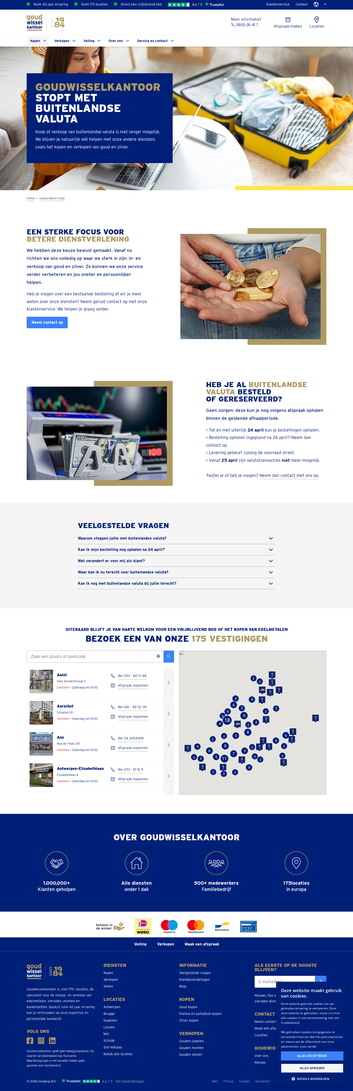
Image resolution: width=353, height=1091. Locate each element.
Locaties (261, 1035)
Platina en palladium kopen (200, 1014)
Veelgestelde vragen (195, 973)
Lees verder (308, 1046)
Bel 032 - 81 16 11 (130, 769)
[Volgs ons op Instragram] (41, 1040)
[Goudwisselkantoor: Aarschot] (169, 713)
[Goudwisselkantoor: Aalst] (169, 682)
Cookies (244, 1081)
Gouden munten (191, 1048)
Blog (182, 986)
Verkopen (61, 41)
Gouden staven (190, 1054)
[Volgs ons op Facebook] (30, 1040)
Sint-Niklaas (112, 1047)
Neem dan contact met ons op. (289, 475)
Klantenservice (278, 4)
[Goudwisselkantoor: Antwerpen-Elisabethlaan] (169, 776)
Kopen (35, 41)
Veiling (89, 41)
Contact (302, 4)
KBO (215, 1081)
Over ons (116, 41)
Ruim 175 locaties (94, 4)
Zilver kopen (189, 1020)
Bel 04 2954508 (131, 738)
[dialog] (312, 1034)
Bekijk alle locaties (118, 1054)
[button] (272, 683)
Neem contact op (47, 322)
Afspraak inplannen (133, 685)
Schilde (109, 1040)
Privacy (228, 1081)
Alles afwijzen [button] (312, 1068)
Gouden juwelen (191, 1041)
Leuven (109, 1027)
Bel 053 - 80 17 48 (132, 676)
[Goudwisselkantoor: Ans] (169, 745)
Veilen (108, 986)
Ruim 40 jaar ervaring (51, 4)
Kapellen (110, 1020)
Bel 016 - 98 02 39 (132, 707)
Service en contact (152, 41)
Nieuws (260, 1062)
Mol (106, 1034)
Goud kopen (188, 1007)
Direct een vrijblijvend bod (141, 4)
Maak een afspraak (202, 944)
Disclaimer (263, 1081)
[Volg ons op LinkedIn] (52, 1040)
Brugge (109, 1014)
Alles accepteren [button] (312, 1056)
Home (31, 198)
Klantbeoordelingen (194, 979)
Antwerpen (111, 1007)
